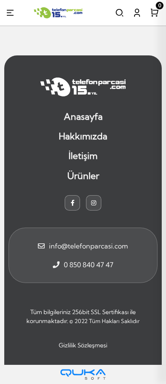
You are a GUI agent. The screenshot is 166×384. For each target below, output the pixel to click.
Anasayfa (83, 116)
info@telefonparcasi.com (88, 246)
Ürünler (83, 175)
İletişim (83, 155)
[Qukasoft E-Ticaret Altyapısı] (83, 374)
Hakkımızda (83, 135)
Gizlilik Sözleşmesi (83, 345)
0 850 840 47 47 (88, 264)
